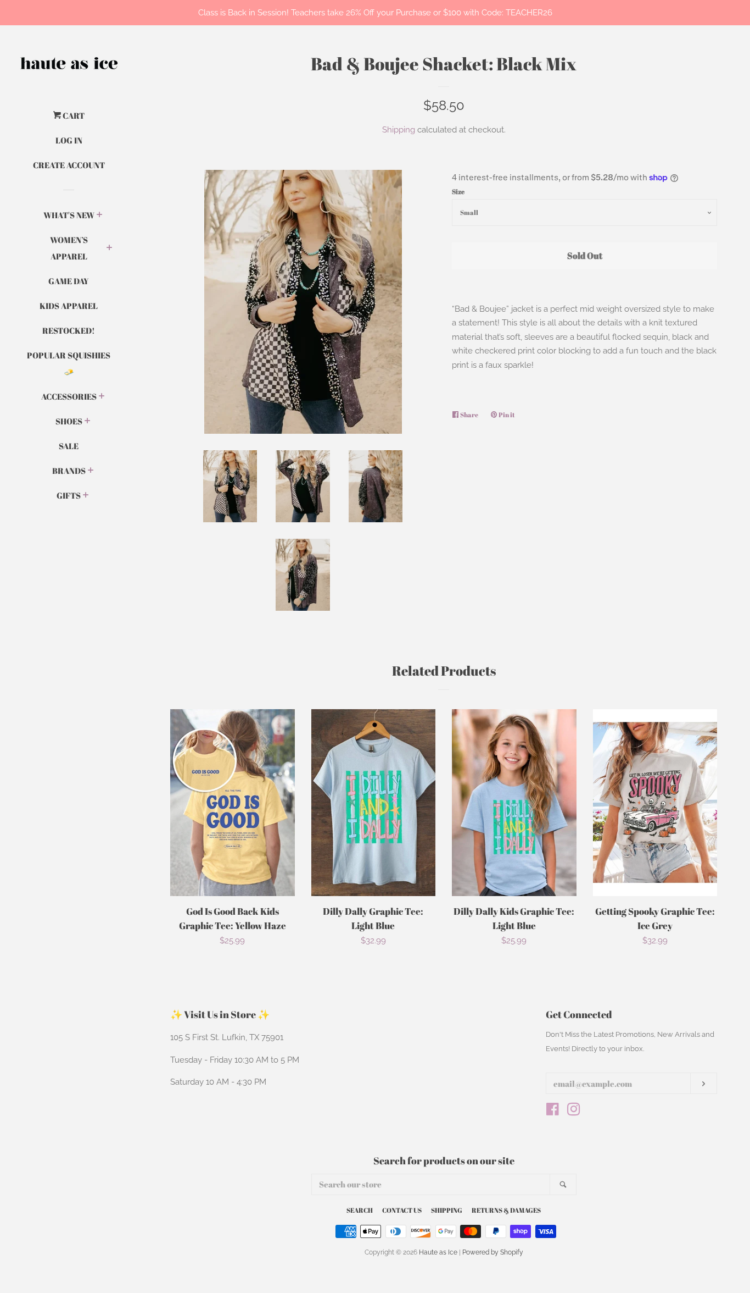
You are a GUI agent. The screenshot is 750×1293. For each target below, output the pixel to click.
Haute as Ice (438, 1252)
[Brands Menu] (91, 471)
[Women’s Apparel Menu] (109, 248)
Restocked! (68, 330)
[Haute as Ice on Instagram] (573, 1112)
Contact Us (402, 1210)
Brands (69, 470)
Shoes (68, 421)
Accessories (69, 396)
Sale (69, 445)
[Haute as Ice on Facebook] (552, 1112)
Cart (73, 115)
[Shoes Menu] (87, 422)
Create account (69, 164)
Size (458, 191)
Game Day (68, 280)
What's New (68, 214)
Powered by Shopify (492, 1252)
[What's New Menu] (99, 215)
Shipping (398, 130)
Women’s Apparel (69, 248)
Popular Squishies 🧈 (68, 363)
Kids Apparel (69, 305)
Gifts (69, 495)
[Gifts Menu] (86, 496)
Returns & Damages (506, 1210)
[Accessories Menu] (102, 397)
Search (359, 1210)
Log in (68, 140)
